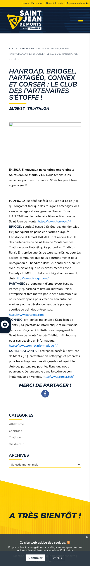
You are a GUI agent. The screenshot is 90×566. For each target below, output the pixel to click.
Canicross (15, 431)
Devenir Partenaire (32, 3)
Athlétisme (16, 424)
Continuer (35, 558)
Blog (25, 48)
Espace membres (76, 3)
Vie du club (16, 444)
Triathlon (37, 48)
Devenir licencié (54, 3)
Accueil (14, 48)
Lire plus (57, 558)
